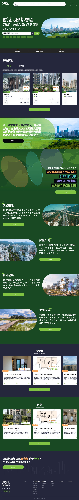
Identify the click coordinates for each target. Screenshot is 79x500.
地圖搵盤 (56, 4)
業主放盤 (62, 4)
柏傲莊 (16, 89)
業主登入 (73, 4)
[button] (32, 33)
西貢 (36, 70)
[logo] (6, 4)
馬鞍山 (41, 70)
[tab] (5, 33)
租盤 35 (55, 90)
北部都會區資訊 (48, 4)
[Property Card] (17, 370)
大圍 (12, 70)
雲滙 (46, 89)
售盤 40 (55, 87)
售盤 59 (26, 87)
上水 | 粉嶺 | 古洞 (6, 70)
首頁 (16, 4)
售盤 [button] (5, 33)
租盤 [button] (9, 33)
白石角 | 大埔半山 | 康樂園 (29, 70)
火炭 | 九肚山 (20, 70)
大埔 (15, 70)
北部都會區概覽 (23, 4)
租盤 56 (26, 90)
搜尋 (37, 33)
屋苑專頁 (39, 4)
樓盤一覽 (32, 4)
